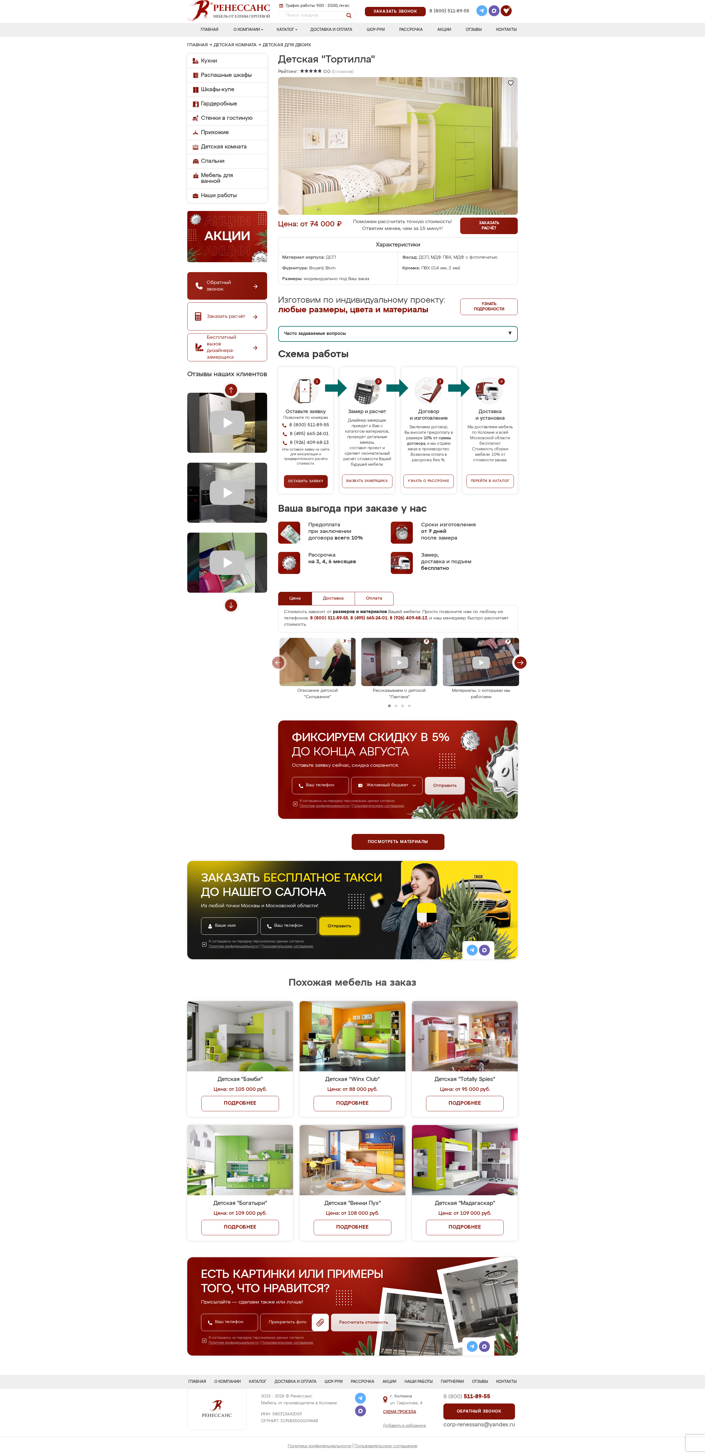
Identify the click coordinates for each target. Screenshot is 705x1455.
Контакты (506, 30)
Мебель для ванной (217, 178)
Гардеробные (219, 104)
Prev (231, 390)
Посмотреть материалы (398, 842)
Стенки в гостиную (227, 118)
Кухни (209, 61)
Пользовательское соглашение (385, 1446)
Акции (444, 30)
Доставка (333, 598)
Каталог (285, 30)
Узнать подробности (489, 306)
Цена (295, 598)
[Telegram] (481, 11)
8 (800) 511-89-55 (449, 11)
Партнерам (452, 1382)
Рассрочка (411, 30)
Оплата (374, 598)
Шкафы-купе (217, 89)
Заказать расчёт (489, 225)
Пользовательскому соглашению (378, 806)
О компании (247, 30)
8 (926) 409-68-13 (448, 18)
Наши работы (219, 195)
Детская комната (235, 45)
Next (231, 605)
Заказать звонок (395, 11)
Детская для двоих (287, 45)
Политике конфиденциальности (324, 806)
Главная (209, 30)
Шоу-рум (376, 30)
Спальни (212, 161)
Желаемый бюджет (388, 785)
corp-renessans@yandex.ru (479, 1424)
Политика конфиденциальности (319, 1446)
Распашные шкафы (226, 75)
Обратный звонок (479, 1411)
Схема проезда (399, 1412)
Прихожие (215, 132)
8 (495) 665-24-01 (448, 4)
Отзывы (474, 30)
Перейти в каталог (490, 481)
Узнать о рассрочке (428, 481)
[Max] (494, 11)
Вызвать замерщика (367, 481)
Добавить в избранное (404, 1426)
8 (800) (466, 1396)
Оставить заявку (306, 481)
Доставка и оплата (331, 30)
